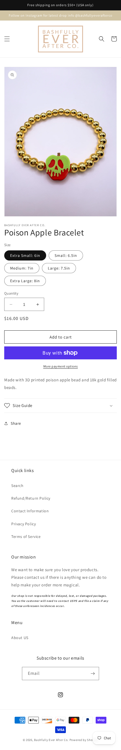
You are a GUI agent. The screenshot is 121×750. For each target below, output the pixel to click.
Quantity (11, 293)
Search (17, 485)
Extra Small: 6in (25, 255)
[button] (7, 39)
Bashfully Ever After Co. (51, 740)
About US (19, 637)
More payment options (60, 366)
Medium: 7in (21, 268)
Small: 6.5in (66, 255)
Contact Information (30, 510)
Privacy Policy (23, 523)
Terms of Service (26, 536)
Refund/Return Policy (30, 498)
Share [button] (16, 423)
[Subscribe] (92, 673)
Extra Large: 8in (25, 280)
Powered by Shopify (84, 740)
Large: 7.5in (59, 268)
